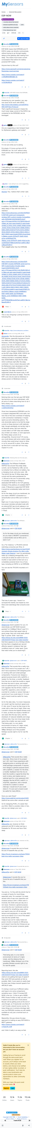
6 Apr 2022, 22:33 (20, 663)
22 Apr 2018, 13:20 (23, 125)
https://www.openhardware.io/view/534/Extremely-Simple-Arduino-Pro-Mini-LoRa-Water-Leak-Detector (16, 551)
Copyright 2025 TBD (9, 1117)
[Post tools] (28, 87)
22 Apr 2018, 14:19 (12, 189)
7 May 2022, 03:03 (12, 947)
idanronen (7, 460)
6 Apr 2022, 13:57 (20, 460)
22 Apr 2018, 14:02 (23, 164)
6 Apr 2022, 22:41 (12, 749)
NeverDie (6, 44)
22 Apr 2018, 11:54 (12, 97)
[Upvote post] (22, 87)
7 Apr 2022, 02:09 (12, 845)
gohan (5, 125)
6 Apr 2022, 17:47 (12, 622)
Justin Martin (7, 312)
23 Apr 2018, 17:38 (12, 203)
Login (12, 1088)
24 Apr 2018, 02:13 (22, 312)
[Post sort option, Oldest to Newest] (4, 38)
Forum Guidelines (23, 1117)
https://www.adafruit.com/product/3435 (15, 798)
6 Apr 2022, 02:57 (12, 394)
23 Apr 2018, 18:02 (12, 259)
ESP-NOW (18, 528)
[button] (2, 1125)
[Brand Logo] (12, 4)
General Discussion (8, 19)
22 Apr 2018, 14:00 (12, 142)
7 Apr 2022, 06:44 (20, 869)
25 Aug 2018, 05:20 (18, 333)
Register (6, 1088)
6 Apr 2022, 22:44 (20, 821)
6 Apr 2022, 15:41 (12, 525)
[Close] (28, 1045)
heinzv (6, 333)
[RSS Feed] (23, 33)
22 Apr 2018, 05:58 (12, 46)
